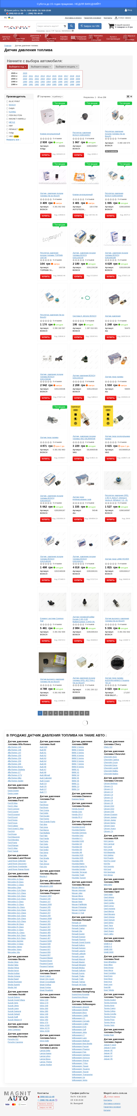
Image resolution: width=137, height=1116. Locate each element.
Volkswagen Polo (79, 1052)
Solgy (11, 133)
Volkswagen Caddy (80, 1015)
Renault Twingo (78, 982)
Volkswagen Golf (79, 1029)
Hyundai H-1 (77, 838)
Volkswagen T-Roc (80, 1063)
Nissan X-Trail (78, 913)
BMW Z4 (75, 789)
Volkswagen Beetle (80, 1010)
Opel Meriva (109, 911)
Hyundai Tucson (79, 878)
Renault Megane (79, 965)
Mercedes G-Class (16, 904)
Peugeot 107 (45, 902)
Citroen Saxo (109, 826)
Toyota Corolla (110, 1014)
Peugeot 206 (45, 910)
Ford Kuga (12, 834)
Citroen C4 (108, 795)
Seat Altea (108, 965)
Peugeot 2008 (46, 904)
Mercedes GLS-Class (17, 921)
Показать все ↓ (13, 140)
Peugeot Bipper (46, 958)
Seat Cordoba (110, 973)
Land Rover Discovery (17, 864)
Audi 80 (43, 750)
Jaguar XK (108, 1059)
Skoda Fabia (13, 965)
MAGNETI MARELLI (17, 119)
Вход (129, 10)
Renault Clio (77, 931)
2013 (43, 76)
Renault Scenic (78, 973)
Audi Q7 (43, 789)
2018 (72, 76)
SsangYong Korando (80, 994)
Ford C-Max (13, 806)
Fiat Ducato (44, 816)
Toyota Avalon (110, 1000)
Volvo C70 (44, 1003)
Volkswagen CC (78, 1018)
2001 (31, 79)
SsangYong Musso (80, 997)
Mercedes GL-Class (16, 907)
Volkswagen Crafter (80, 1024)
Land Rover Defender (17, 861)
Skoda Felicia (13, 968)
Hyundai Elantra (78, 830)
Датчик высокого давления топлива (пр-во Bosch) (117, 619)
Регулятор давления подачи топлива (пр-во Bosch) (115, 133)
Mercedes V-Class (15, 944)
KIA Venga (108, 875)
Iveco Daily (44, 1041)
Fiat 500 (43, 802)
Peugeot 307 (45, 927)
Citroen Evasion (110, 814)
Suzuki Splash (14, 1014)
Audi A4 (43, 761)
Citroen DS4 (109, 809)
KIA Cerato (108, 850)
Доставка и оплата (73, 18)
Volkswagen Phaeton (81, 1049)
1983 (43, 84)
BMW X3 (75, 772)
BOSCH (12, 105)
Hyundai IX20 (77, 855)
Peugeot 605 (45, 947)
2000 (25, 79)
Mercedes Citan (14, 887)
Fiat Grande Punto (47, 822)
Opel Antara (109, 897)
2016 (60, 76)
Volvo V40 (44, 1014)
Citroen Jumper (110, 817)
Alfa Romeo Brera (15, 767)
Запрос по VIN (91, 26)
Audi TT (43, 792)
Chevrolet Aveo (110, 757)
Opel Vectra (109, 928)
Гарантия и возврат (92, 18)
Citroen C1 (108, 786)
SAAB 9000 (108, 952)
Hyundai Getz (77, 835)
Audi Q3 (43, 784)
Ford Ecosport (14, 814)
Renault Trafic (78, 979)
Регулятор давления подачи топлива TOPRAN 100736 (51, 255)
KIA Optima (108, 855)
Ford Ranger (13, 845)
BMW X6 (75, 781)
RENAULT (16, 129)
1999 (78, 82)
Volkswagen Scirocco (81, 1058)
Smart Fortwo (45, 987)
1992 (37, 82)
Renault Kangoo (78, 948)
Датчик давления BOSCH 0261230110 (84, 376)
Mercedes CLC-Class (17, 893)
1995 (54, 82)
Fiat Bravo (44, 807)
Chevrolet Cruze (111, 762)
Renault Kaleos (78, 945)
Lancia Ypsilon (46, 1065)
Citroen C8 (108, 803)
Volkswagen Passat (80, 1046)
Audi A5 (43, 764)
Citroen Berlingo (110, 783)
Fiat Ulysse (44, 864)
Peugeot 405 (45, 933)
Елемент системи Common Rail (52, 619)
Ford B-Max (13, 803)
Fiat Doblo (44, 813)
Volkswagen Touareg (81, 1069)
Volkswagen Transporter (82, 1074)
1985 (54, 84)
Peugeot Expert (46, 963)
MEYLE (12, 122)
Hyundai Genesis (79, 833)
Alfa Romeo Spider (15, 781)
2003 (43, 79)
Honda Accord (78, 809)
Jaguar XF (108, 1053)
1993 (43, 82)
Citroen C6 (108, 800)
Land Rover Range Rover (18, 869)
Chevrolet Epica (110, 765)
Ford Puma (12, 843)
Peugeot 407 (45, 938)
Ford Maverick (14, 837)
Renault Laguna (78, 951)
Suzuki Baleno (14, 997)
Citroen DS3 (109, 806)
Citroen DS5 (109, 812)
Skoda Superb (14, 985)
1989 (78, 84)
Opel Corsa (109, 906)
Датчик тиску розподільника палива (117, 437)
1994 (48, 82)
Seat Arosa (108, 968)
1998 (72, 82)
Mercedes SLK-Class (17, 935)
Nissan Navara (78, 899)
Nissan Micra (77, 896)
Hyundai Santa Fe (79, 866)
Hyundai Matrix (78, 864)
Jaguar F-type (110, 1048)
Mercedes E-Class (16, 902)
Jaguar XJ (108, 1056)
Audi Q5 (43, 786)
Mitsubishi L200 (46, 886)
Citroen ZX (108, 831)
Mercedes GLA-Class (17, 910)
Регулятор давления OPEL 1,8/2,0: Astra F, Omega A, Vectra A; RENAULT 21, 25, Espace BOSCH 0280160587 (117, 499)
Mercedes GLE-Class (17, 916)
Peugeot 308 (45, 930)
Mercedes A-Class (16, 879)
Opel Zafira (108, 934)
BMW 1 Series (78, 747)
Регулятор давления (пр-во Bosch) (52, 316)
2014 (48, 76)
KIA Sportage (109, 872)
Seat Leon (108, 984)
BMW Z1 (75, 784)
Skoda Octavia (14, 976)
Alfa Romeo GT (14, 772)
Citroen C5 (108, 798)
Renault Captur (78, 928)
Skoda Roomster (15, 982)
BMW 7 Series (78, 764)
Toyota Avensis (110, 1003)
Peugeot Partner (47, 966)
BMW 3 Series (78, 753)
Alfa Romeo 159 (14, 761)
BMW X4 (75, 775)
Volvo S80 (44, 1011)
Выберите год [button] (17, 66)
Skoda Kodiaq (14, 973)
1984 (48, 84)
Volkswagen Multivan (81, 1041)
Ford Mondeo (13, 840)
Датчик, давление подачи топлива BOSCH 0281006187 (51, 498)
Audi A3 (43, 758)
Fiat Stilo (43, 855)
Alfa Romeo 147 (14, 753)
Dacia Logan (13, 793)
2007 (66, 79)
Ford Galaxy (13, 826)
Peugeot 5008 (46, 941)
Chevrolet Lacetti (111, 768)
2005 (54, 79)
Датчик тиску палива (114, 377)
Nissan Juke (77, 893)
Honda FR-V (77, 817)
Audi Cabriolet (46, 778)
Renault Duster (78, 934)
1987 (66, 84)
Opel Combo (109, 903)
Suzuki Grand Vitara (16, 1000)
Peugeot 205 (45, 907)
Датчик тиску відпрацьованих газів (82, 498)
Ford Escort (13, 817)
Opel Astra (108, 900)
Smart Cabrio (45, 976)
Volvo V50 (44, 1017)
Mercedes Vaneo (15, 947)
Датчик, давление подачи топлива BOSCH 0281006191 (84, 558)
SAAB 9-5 (108, 946)
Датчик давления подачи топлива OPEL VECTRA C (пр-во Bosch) (84, 680)
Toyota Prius (109, 1020)
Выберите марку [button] (40, 66)
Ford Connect (13, 809)
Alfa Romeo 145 (14, 747)
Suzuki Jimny (13, 1006)
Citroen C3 (108, 792)
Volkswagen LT (78, 1035)
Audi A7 (43, 769)
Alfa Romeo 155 (14, 755)
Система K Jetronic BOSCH (84, 316)
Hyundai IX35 (77, 858)
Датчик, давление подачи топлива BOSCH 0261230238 (84, 255)
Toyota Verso (109, 1022)
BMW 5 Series (78, 758)
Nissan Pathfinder (79, 904)
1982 (37, 84)
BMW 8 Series (78, 767)
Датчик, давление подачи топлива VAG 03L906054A (84, 437)
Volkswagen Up (78, 1077)
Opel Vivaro (109, 931)
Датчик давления (113, 316)
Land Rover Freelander (17, 866)
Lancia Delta (45, 1051)
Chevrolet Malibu (111, 771)
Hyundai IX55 (77, 861)
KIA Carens (109, 841)
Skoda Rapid (13, 979)
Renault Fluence (79, 939)
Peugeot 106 (45, 899)
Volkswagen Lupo (79, 1038)
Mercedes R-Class (16, 927)
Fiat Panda (44, 838)
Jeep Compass (14, 1029)
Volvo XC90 (45, 1031)
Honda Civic (77, 812)
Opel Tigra (108, 925)
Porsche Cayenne (15, 1042)
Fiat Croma (44, 810)
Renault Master (78, 962)
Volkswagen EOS (79, 1027)
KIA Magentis (109, 852)
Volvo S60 (44, 1008)
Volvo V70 (44, 1022)
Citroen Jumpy (110, 820)
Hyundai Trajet (78, 875)
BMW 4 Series (78, 755)
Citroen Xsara (110, 828)
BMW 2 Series (78, 750)
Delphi (11, 108)
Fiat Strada (44, 858)
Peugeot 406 (45, 935)
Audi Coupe (45, 781)
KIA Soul (107, 869)
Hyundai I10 (77, 844)
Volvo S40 (44, 1006)
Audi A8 (43, 772)
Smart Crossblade (47, 982)
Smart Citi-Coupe (47, 979)
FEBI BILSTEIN (15, 115)
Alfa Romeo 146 (14, 750)
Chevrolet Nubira (111, 774)
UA (11, 18)
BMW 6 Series (78, 761)
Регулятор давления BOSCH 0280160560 (114, 194)
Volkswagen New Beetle (82, 1044)
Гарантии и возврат (112, 1107)
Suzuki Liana (13, 1008)
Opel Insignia (109, 909)
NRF (11, 126)
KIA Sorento (109, 866)
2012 (37, 76)
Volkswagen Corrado (81, 1021)
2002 (37, 79)
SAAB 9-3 (108, 944)
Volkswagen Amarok (80, 1007)
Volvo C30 (44, 1000)
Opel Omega (109, 917)
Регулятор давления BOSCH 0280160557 (82, 134)
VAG (13, 136)
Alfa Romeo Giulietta (16, 769)
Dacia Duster (13, 791)
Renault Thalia (78, 976)
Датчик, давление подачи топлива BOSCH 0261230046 (51, 376)
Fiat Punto (44, 841)
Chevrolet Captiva (111, 760)
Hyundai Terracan (79, 872)
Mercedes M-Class (16, 924)
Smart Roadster (46, 990)
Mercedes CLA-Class (17, 890)
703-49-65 (47, 1100)
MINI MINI (108, 885)
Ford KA (11, 831)
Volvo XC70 (45, 1028)
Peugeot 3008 (46, 918)
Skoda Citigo (13, 962)
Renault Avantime (79, 925)
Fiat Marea (44, 830)
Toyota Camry (110, 1008)
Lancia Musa (45, 1059)
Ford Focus (12, 823)
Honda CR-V (77, 814)
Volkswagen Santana (81, 1055)
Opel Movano (109, 914)
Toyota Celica (109, 1011)
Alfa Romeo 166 (14, 764)
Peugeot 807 (45, 955)
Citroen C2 (108, 789)
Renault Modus (78, 968)
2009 (78, 79)
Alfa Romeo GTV (15, 775)
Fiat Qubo (44, 844)
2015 (54, 76)
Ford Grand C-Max (16, 828)
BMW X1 (75, 769)
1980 (25, 84)
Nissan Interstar (79, 890)
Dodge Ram (109, 1035)
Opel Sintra (108, 923)
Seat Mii (107, 987)
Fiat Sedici (44, 850)
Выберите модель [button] (66, 66)
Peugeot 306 (45, 924)
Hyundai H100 (78, 841)
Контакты (108, 18)
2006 (60, 79)
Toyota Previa (109, 1017)
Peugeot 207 (45, 913)
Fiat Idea (43, 824)
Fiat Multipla (45, 833)
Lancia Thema (46, 1062)
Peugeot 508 (45, 944)
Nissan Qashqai (79, 910)
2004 (48, 79)
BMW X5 (75, 778)
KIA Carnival (109, 844)
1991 (31, 82)
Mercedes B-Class (16, 882)
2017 (66, 76)
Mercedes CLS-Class (17, 899)
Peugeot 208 (45, 916)
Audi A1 (43, 753)
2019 (78, 76)
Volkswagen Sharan (80, 1060)
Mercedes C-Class (16, 885)
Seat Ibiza (108, 979)
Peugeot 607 (45, 949)
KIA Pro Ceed (109, 861)
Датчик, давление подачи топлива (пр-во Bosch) (51, 194)
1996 (60, 82)
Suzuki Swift (13, 1017)
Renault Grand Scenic (81, 942)
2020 (25, 73)
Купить (46, 155)
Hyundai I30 (77, 850)
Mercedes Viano (15, 949)
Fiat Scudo (44, 847)
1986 (60, 84)
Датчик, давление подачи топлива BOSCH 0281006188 (116, 255)
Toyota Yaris (109, 1025)
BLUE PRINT (14, 101)
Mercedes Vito (14, 952)
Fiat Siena (44, 852)
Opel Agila (108, 894)
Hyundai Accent (78, 827)
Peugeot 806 (45, 952)
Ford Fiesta (12, 820)
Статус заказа (124, 18)
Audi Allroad (45, 775)
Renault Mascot (78, 959)
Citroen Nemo (109, 823)
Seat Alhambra (110, 962)
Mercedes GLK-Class (17, 918)
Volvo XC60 (45, 1025)
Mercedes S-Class (16, 930)
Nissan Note (77, 902)
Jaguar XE (108, 1050)
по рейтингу (56, 97)
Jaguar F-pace (110, 1045)
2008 (72, 79)
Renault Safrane (78, 970)
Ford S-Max (13, 848)
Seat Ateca (108, 970)
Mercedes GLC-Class (17, 913)
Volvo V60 (44, 1020)
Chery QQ (108, 747)
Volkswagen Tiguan (80, 1066)
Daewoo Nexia (78, 799)
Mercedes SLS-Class (17, 938)
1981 (31, 84)
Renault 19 (76, 923)
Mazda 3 (43, 876)
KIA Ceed (108, 847)
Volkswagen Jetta (79, 1032)
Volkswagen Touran (80, 1072)
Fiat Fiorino (44, 819)
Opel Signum (109, 920)
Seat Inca (108, 982)
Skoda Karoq (13, 970)
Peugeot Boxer (46, 961)
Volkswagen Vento (79, 1080)
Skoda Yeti (12, 987)
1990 (25, 82)
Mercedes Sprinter (15, 941)
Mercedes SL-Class (16, 933)
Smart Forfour (45, 985)
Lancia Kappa (45, 1053)
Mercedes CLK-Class (17, 896)
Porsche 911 (13, 1039)
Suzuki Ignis (13, 1003)
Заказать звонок (45, 1104)
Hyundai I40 (77, 852)
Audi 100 (43, 747)
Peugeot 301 (45, 921)
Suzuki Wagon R (15, 1020)
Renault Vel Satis (79, 985)
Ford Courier (13, 812)
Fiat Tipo (43, 861)
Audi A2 (43, 755)
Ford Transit (13, 851)
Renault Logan (78, 956)
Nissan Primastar (79, 907)
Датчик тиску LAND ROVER (117, 559)
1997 (66, 82)
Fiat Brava (44, 805)
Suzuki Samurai (14, 1011)
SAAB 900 (108, 949)
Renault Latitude (79, 954)
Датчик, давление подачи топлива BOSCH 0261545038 (51, 558)
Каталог (107, 1110)
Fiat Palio (43, 836)
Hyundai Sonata (78, 869)
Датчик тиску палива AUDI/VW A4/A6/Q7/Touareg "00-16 (117, 680)
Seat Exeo (108, 976)
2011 (31, 76)
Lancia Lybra (45, 1056)
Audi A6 (43, 767)
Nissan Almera (78, 887)
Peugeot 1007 (46, 896)
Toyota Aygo (109, 1005)
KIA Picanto (109, 858)
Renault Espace (78, 937)
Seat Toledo (109, 990)
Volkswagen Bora (79, 1013)
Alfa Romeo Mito (14, 778)
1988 (72, 84)
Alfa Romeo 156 (14, 758)
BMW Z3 (75, 786)
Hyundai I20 (77, 847)
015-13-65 (47, 1097)
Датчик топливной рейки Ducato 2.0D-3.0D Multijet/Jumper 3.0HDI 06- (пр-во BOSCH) (84, 620)
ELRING (12, 112)
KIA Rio (107, 864)
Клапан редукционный (50, 134)
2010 (25, 76)
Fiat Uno (43, 867)
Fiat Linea (44, 827)
